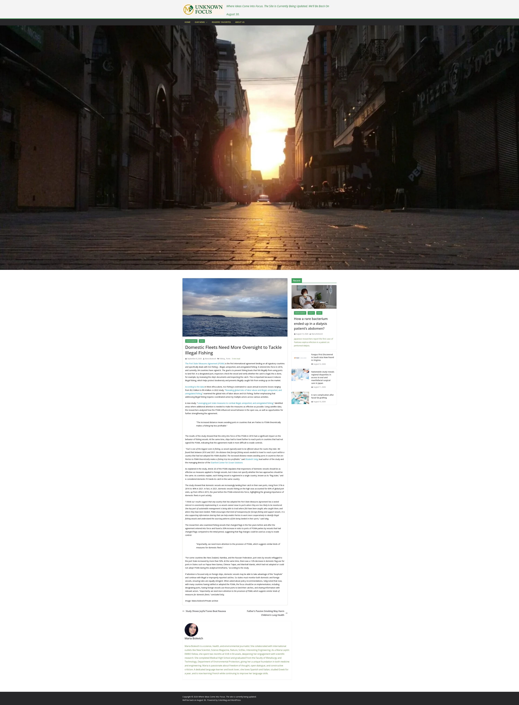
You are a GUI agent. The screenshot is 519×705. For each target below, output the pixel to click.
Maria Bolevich (210, 358)
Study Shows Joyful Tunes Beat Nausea (206, 611)
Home (187, 22)
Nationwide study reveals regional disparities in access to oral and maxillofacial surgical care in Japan (322, 377)
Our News (200, 22)
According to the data (194, 386)
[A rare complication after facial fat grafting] (300, 398)
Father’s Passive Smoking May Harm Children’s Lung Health (265, 613)
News (202, 341)
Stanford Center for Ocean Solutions (226, 462)
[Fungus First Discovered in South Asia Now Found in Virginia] (300, 359)
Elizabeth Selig (251, 459)
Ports (228, 358)
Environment (191, 341)
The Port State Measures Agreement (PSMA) (204, 363)
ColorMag (222, 700)
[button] (206, 22)
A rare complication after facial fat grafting (322, 396)
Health (311, 313)
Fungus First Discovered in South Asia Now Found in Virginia (322, 357)
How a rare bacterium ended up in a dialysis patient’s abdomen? (311, 323)
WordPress (236, 700)
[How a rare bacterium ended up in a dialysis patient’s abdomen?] (314, 297)
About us (239, 22)
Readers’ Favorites (221, 22)
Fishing (222, 358)
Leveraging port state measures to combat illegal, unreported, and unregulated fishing (235, 403)
